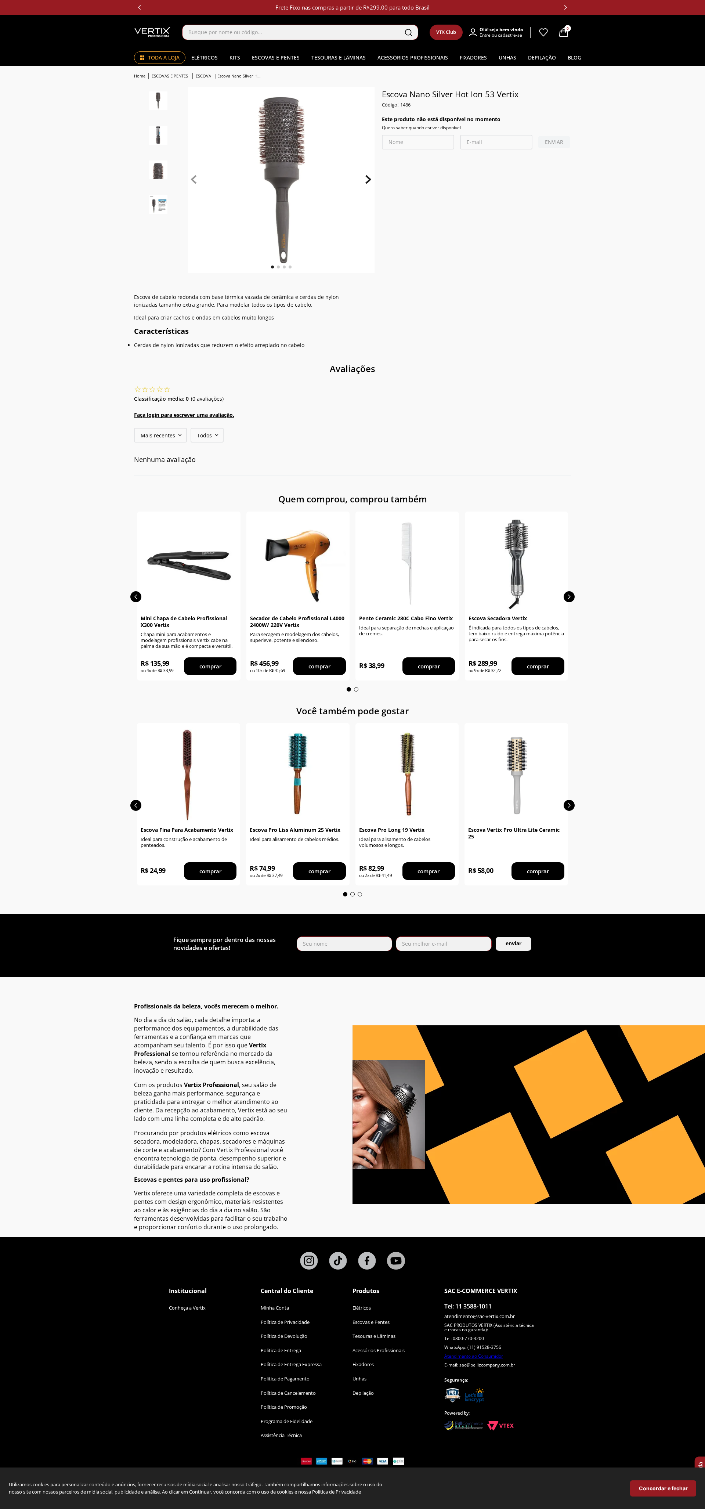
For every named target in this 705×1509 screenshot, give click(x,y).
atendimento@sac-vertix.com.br (479, 1316)
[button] (499, 32)
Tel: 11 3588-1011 (468, 1306)
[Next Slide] (565, 7)
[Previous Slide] (139, 7)
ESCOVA (203, 76)
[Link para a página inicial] (140, 76)
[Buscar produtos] (408, 32)
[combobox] (300, 32)
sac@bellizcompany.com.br (487, 1365)
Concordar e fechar (663, 1488)
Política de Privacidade (336, 1491)
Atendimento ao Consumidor (473, 1356)
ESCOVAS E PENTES (170, 76)
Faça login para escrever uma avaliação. (184, 414)
